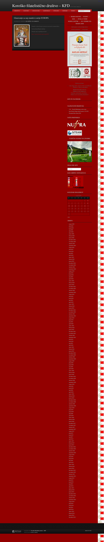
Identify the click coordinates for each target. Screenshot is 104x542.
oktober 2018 (72, 403)
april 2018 (71, 415)
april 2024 (71, 278)
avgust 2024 (71, 271)
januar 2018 (71, 421)
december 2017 (72, 423)
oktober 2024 (72, 267)
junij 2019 (71, 388)
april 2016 (71, 462)
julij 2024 (71, 273)
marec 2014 (71, 511)
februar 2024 (72, 282)
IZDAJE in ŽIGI (36, 10)
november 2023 (72, 288)
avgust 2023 (71, 294)
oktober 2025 (72, 243)
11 (72, 206)
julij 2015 (71, 480)
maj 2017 (71, 437)
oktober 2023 (72, 290)
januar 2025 (71, 261)
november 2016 (72, 448)
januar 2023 (71, 308)
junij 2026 (71, 228)
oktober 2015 (72, 474)
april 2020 (71, 368)
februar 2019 (72, 396)
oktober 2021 (72, 335)
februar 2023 (72, 306)
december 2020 (72, 353)
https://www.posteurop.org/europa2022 (40, 34)
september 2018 (72, 405)
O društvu (17, 10)
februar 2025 (72, 259)
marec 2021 (71, 347)
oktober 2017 (72, 427)
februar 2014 (72, 513)
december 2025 (72, 239)
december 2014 (72, 493)
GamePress (36, 532)
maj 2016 (71, 460)
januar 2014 (71, 515)
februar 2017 (72, 443)
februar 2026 (72, 235)
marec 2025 (71, 257)
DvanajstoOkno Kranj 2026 (75, 113)
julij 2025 (71, 249)
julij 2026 (71, 226)
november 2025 (72, 241)
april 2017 (71, 439)
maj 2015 (71, 484)
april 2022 (71, 323)
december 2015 (72, 470)
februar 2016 (72, 466)
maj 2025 (71, 253)
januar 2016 (71, 468)
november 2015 (72, 472)
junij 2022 (71, 319)
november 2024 (72, 265)
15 (84, 206)
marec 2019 (71, 394)
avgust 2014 (71, 501)
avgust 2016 (71, 454)
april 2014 (71, 509)
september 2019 (72, 382)
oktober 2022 (72, 314)
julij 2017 (71, 433)
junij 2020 (71, 364)
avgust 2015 (71, 478)
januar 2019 (71, 398)
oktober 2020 (72, 357)
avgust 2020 (71, 360)
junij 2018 (71, 411)
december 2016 (72, 446)
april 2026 (71, 231)
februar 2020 (72, 372)
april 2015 (71, 486)
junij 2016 (71, 458)
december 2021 (72, 331)
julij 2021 (71, 339)
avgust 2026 (71, 224)
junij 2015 (71, 482)
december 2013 (72, 517)
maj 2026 (71, 230)
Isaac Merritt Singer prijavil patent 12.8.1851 (79, 111)
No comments (35, 21)
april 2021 (71, 345)
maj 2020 (71, 366)
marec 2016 (71, 464)
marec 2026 (71, 233)
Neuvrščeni (28, 21)
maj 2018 (71, 413)
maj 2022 (71, 321)
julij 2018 (71, 409)
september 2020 (72, 359)
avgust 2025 (71, 247)
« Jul (68, 217)
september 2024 (72, 269)
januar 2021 (71, 351)
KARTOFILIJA (46, 10)
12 (75, 206)
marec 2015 (71, 488)
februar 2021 (72, 349)
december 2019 (72, 376)
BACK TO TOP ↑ (88, 530)
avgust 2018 (71, 407)
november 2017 (72, 425)
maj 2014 (71, 507)
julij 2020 (71, 362)
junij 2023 (71, 298)
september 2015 (72, 476)
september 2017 (72, 429)
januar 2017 (71, 445)
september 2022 (72, 316)
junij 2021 (71, 341)
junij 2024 (71, 274)
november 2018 (72, 402)
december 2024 (72, 263)
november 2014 (72, 495)
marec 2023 (71, 304)
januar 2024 (71, 284)
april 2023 (71, 302)
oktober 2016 (72, 450)
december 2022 (72, 310)
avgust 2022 (71, 317)
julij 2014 (71, 503)
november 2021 (72, 333)
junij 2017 (71, 435)
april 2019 (71, 392)
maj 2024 (71, 276)
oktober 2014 (72, 497)
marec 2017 (71, 441)
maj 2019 (71, 390)
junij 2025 (71, 251)
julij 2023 (71, 296)
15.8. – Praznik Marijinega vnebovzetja (77, 109)
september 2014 (72, 499)
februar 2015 (72, 489)
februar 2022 (72, 327)
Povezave (56, 10)
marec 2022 (71, 325)
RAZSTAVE (26, 10)
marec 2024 (71, 280)
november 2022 (72, 312)
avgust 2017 (71, 431)
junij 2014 (71, 505)
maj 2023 (71, 300)
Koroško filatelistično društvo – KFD (41, 5)
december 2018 (72, 400)
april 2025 (71, 255)
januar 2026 (71, 237)
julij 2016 (71, 456)
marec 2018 (71, 417)
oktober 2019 (72, 380)
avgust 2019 (71, 384)
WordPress (32, 532)
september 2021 (72, 337)
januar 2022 (71, 329)
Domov (73, 10)
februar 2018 (72, 419)
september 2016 (72, 452)
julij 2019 (71, 386)
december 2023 (72, 286)
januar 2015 (71, 491)
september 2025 (72, 245)
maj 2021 (71, 343)
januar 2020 (71, 374)
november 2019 (72, 378)
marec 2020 (71, 370)
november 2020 (72, 355)
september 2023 (72, 292)
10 (69, 206)
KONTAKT (65, 10)
